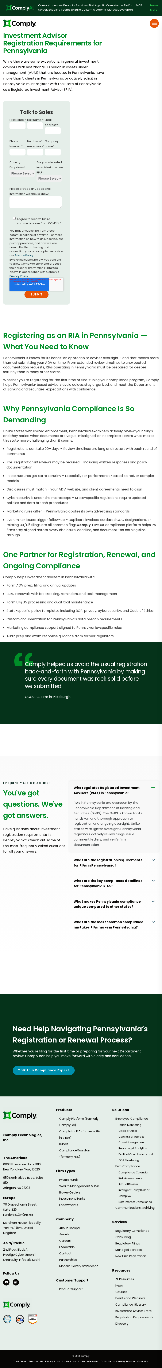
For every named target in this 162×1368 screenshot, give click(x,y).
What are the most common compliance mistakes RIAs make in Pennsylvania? (108, 925)
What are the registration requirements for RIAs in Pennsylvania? (108, 863)
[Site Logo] (21, 23)
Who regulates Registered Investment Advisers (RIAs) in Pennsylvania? (107, 790)
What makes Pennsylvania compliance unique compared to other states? (107, 904)
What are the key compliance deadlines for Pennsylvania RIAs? (108, 883)
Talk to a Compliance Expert (43, 1070)
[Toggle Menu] (154, 23)
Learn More (154, 7)
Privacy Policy (24, 255)
